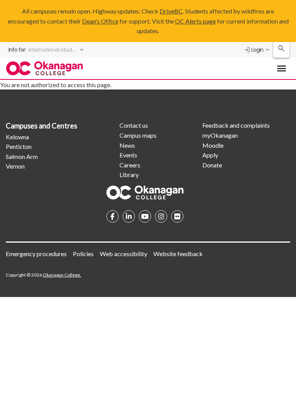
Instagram (161, 216)
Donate (212, 165)
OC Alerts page (195, 21)
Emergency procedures (36, 253)
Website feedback (178, 253)
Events (128, 155)
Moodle (213, 145)
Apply (210, 155)
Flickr (177, 216)
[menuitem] (46, 49)
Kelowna (17, 136)
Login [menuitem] (257, 50)
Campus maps (137, 135)
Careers (129, 165)
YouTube (145, 216)
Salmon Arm (22, 156)
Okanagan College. (62, 275)
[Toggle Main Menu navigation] (281, 68)
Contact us (133, 125)
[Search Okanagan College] (281, 50)
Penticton (19, 146)
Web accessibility (123, 253)
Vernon (15, 166)
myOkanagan (220, 135)
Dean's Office (100, 21)
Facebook (112, 216)
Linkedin (129, 216)
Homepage (144, 192)
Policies (83, 253)
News (127, 145)
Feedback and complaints (236, 125)
